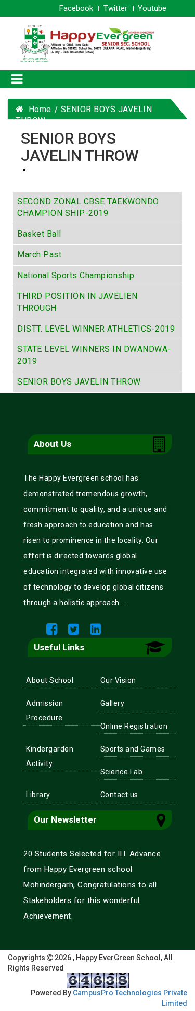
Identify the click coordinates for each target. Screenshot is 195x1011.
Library (38, 794)
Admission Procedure (44, 710)
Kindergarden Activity (49, 756)
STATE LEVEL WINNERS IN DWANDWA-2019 (94, 355)
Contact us (119, 794)
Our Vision (118, 680)
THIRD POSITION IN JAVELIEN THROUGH (77, 302)
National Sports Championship (75, 275)
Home (37, 109)
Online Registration (134, 726)
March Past (39, 254)
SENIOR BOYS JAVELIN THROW (79, 382)
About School (49, 680)
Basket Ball (39, 234)
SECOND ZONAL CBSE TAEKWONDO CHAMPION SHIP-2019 (88, 207)
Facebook (76, 8)
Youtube (152, 8)
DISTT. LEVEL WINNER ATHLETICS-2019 (96, 329)
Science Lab (121, 772)
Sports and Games (132, 749)
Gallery (112, 703)
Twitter (115, 8)
